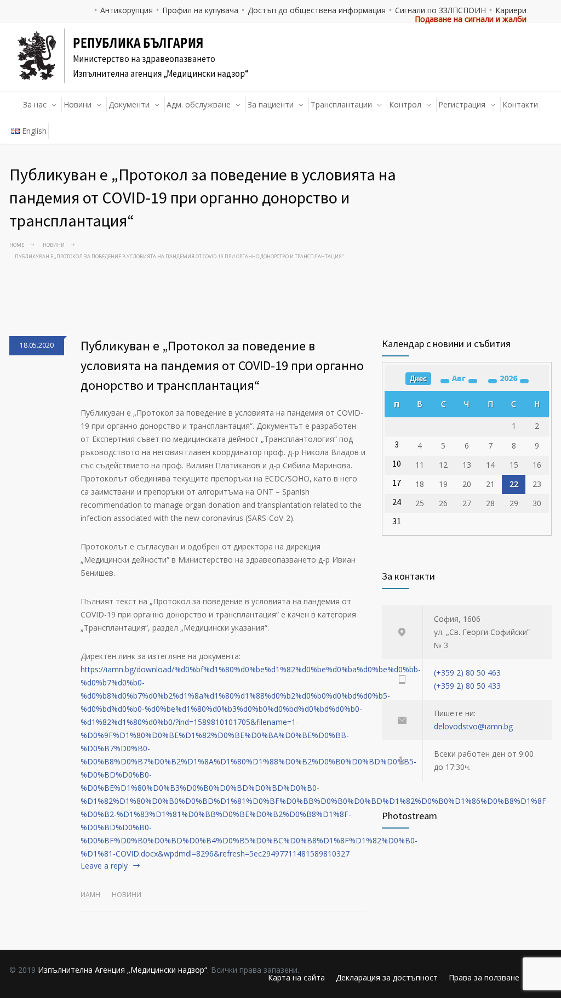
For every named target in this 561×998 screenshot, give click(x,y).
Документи (129, 104)
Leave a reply (104, 865)
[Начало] (15, 105)
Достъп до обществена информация (317, 10)
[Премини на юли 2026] (444, 381)
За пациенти (271, 104)
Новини (77, 104)
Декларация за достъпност (387, 977)
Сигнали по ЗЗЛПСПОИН (440, 10)
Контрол (405, 104)
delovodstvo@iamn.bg (473, 726)
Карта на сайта (296, 977)
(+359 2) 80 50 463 (467, 672)
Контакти (520, 104)
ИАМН (90, 894)
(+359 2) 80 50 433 (467, 686)
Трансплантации (341, 104)
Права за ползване (484, 977)
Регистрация (461, 104)
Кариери (510, 10)
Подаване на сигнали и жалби (470, 19)
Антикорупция (126, 10)
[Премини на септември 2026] (472, 381)
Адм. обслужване (199, 104)
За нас (35, 104)
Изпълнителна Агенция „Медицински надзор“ (122, 970)
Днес (418, 379)
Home (16, 244)
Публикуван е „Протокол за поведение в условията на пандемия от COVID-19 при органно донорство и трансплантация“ (222, 365)
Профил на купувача (200, 10)
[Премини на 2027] (524, 381)
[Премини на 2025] (492, 381)
